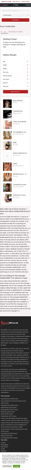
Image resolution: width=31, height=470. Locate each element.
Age (4, 61)
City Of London (17, 113)
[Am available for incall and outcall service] (7, 135)
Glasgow (3, 451)
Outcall (16, 176)
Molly (15, 142)
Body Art (5, 82)
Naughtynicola (5, 405)
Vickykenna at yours (19, 184)
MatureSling (4, 407)
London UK (17, 123)
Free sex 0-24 (16, 1)
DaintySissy (4, 416)
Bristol (15, 102)
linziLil (3, 414)
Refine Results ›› (15, 91)
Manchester (4, 446)
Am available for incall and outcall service (13, 401)
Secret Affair (25, 1)
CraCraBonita (5, 438)
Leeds (3, 449)
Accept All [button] (16, 466)
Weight (5, 68)
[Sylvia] (7, 166)
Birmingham (4, 444)
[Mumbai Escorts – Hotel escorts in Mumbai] (7, 177)
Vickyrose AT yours (19, 195)
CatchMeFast (5, 433)
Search (16, 20)
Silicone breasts (7, 75)
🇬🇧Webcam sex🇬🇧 (6, 1)
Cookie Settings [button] (7, 466)
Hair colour (6, 79)
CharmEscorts (17, 111)
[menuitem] (6, 2)
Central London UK (19, 134)
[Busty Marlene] (7, 103)
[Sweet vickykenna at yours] (7, 156)
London (16, 144)
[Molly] (7, 145)
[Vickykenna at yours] (7, 187)
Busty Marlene (17, 100)
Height (5, 65)
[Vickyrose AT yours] (7, 198)
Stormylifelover (5, 398)
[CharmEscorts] (7, 114)
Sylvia (15, 163)
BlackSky (4, 412)
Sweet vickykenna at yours (21, 153)
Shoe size (5, 72)
